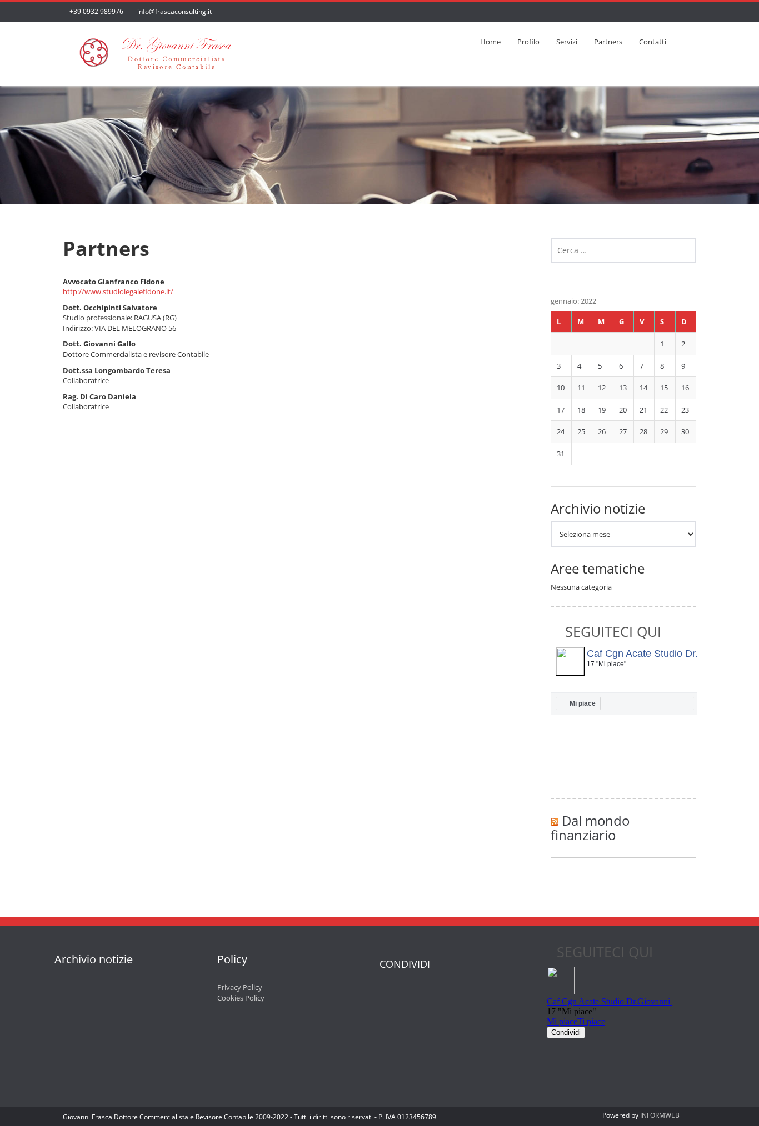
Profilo (528, 42)
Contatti (652, 42)
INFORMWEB (660, 1115)
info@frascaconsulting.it (174, 11)
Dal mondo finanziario (590, 827)
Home (490, 42)
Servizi (566, 42)
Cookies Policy (240, 998)
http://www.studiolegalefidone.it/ (118, 291)
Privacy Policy (239, 987)
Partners (608, 42)
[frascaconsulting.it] (154, 50)
